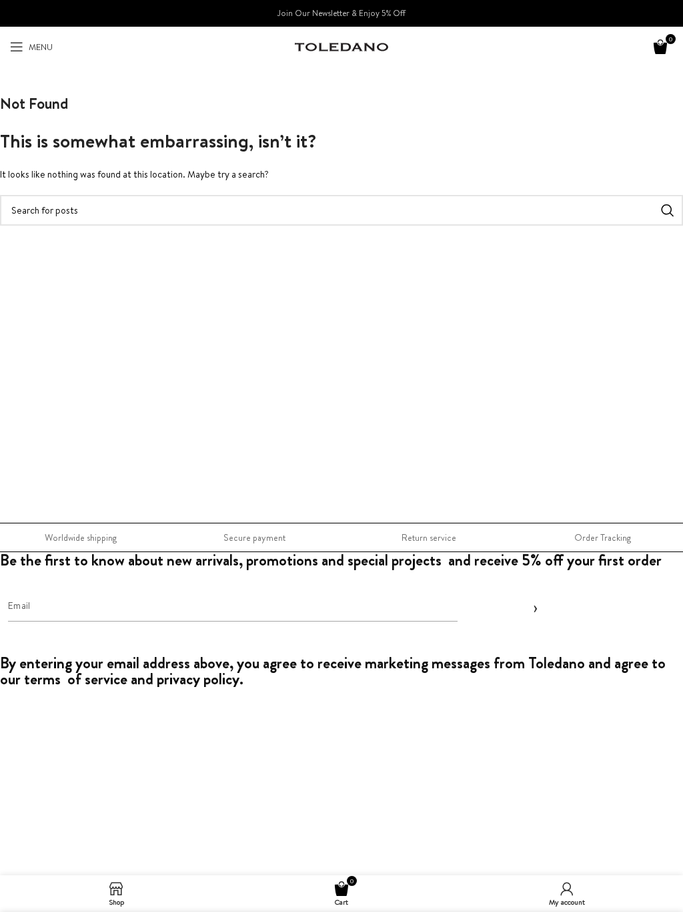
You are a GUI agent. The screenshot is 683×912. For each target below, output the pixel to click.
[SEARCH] (667, 210)
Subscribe (533, 607)
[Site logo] (341, 46)
